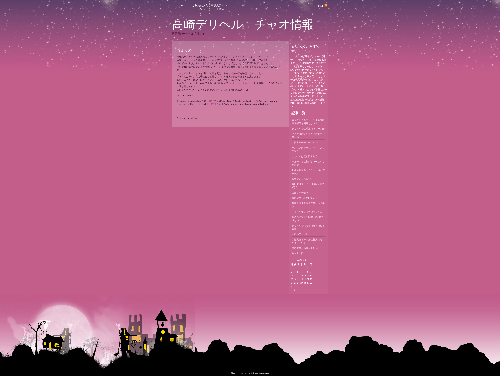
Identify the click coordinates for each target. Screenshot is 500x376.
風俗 (255, 101)
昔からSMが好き (300, 193)
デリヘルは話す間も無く (305, 156)
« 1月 (293, 291)
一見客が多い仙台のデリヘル (307, 212)
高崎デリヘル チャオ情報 (243, 24)
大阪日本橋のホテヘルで (305, 143)
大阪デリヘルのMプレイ (304, 198)
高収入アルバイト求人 (219, 7)
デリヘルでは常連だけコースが (308, 129)
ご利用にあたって (200, 7)
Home (181, 5)
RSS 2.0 (214, 104)
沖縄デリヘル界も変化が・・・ (308, 248)
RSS (321, 5)
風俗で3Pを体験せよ (302, 179)
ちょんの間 (298, 253)
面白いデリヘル (300, 234)
